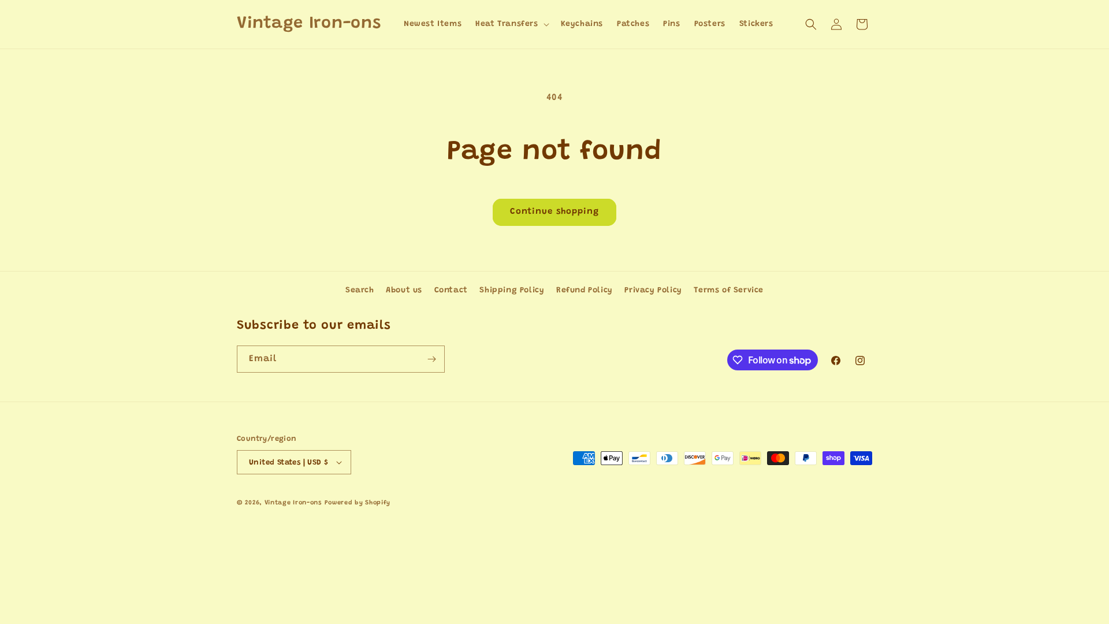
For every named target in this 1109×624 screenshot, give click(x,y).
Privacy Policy (653, 291)
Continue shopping (554, 211)
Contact (451, 291)
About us (404, 291)
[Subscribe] (431, 359)
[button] (510, 24)
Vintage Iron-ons (293, 503)
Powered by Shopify (358, 503)
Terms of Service (729, 291)
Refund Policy (584, 291)
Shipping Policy (511, 291)
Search (359, 291)
